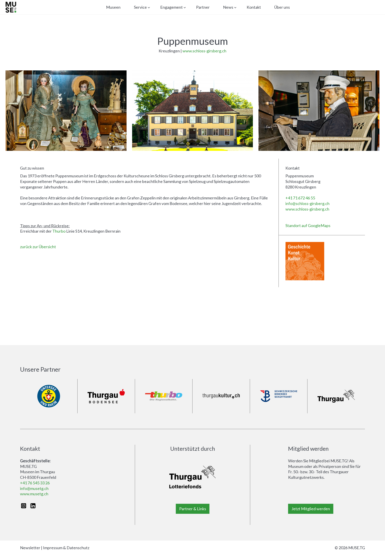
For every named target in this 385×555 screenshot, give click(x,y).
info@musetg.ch (34, 488)
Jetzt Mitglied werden (310, 508)
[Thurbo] (163, 396)
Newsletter (30, 547)
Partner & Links (192, 508)
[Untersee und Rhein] (48, 396)
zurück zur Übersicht (38, 246)
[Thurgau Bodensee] (106, 396)
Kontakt (254, 7)
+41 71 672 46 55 (300, 197)
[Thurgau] (336, 396)
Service (140, 7)
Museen (113, 7)
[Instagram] (23, 505)
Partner (203, 7)
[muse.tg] (11, 7)
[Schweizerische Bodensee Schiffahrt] (278, 396)
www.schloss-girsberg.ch (204, 50)
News (228, 7)
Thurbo (59, 231)
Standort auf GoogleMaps (307, 225)
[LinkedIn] (33, 505)
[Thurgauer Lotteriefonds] (192, 477)
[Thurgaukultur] (221, 396)
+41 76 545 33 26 (35, 482)
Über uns (282, 7)
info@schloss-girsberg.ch (307, 203)
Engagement (171, 7)
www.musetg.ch (34, 493)
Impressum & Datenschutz (66, 547)
